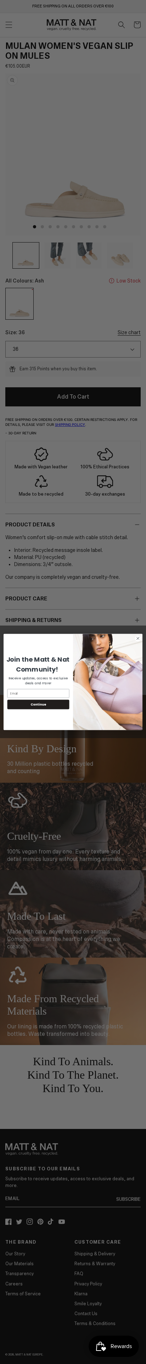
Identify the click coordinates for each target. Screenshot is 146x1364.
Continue (38, 704)
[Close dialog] (138, 638)
